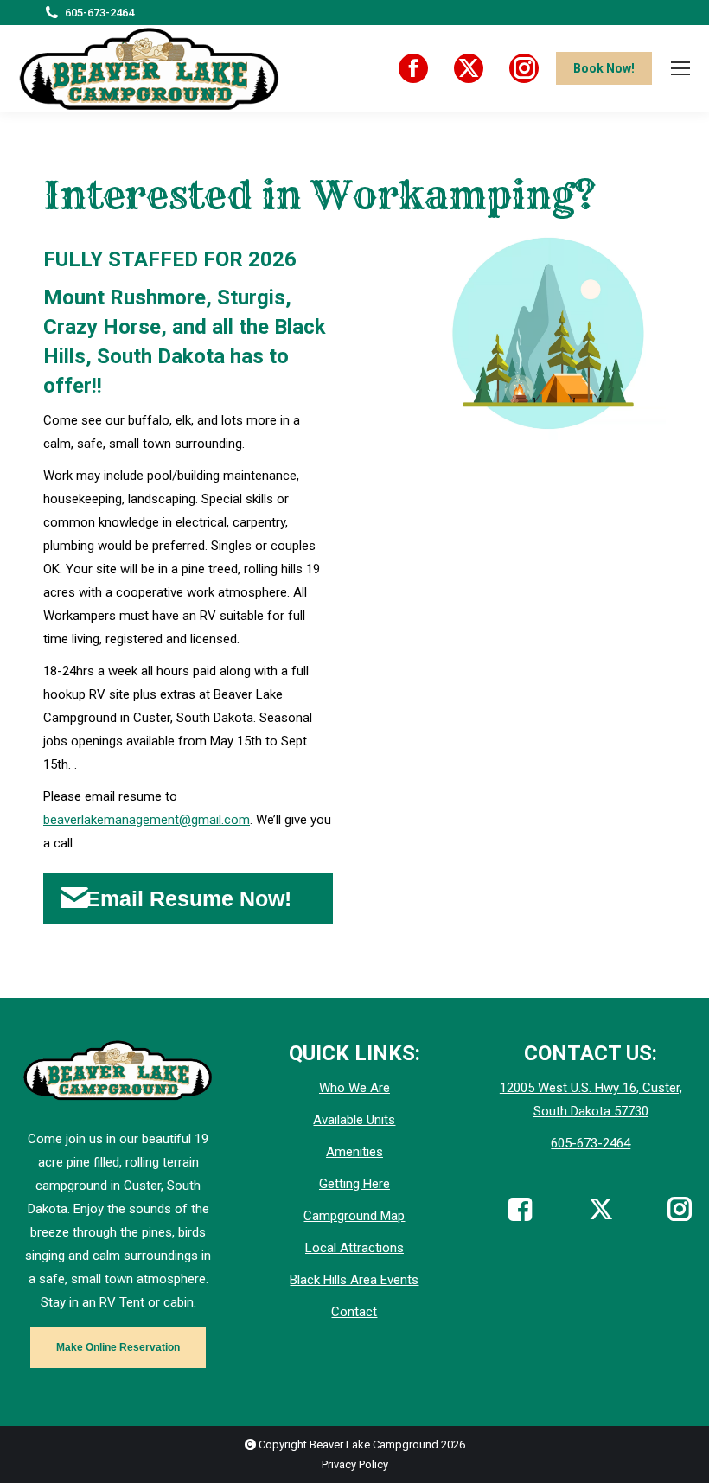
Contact (354, 1312)
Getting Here (354, 1184)
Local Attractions (354, 1248)
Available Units (354, 1120)
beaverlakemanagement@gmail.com (146, 820)
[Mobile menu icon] (680, 68)
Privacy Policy (355, 1464)
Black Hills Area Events (354, 1280)
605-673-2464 (99, 12)
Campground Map (354, 1216)
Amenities (354, 1152)
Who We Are (354, 1088)
